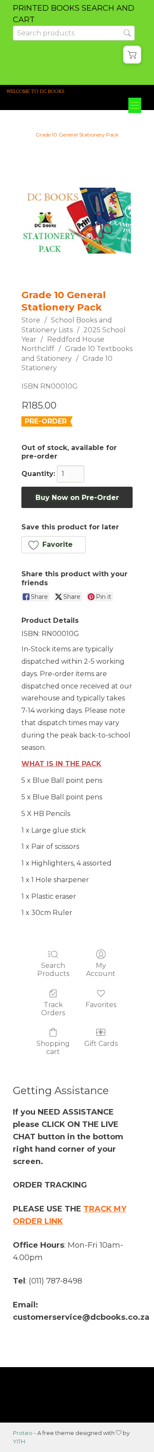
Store (30, 320)
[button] (132, 55)
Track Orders (53, 1009)
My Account (101, 969)
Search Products (53, 969)
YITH (19, 1441)
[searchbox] (74, 33)
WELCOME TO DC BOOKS (35, 91)
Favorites (101, 1005)
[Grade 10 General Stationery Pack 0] (77, 221)
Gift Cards (101, 1044)
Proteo (23, 1432)
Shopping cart (53, 1048)
